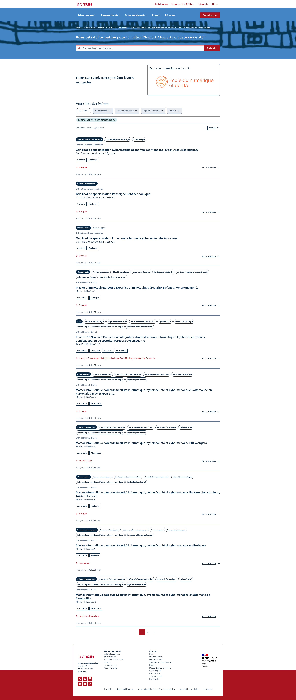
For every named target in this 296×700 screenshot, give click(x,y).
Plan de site (154, 679)
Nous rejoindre (155, 657)
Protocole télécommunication (139, 326)
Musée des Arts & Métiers (160, 668)
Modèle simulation (121, 272)
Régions (155, 15)
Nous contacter (156, 659)
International (154, 673)
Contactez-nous (210, 15)
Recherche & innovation (136, 15)
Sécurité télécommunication (89, 139)
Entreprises (170, 15)
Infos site (108, 689)
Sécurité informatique (86, 183)
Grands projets (110, 668)
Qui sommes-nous (112, 651)
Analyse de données (141, 272)
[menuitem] (161, 4)
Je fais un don (110, 665)
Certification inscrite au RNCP (113, 277)
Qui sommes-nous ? (86, 15)
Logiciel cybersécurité (117, 321)
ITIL (79, 321)
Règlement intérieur (125, 689)
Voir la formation (209, 168)
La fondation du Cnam (113, 659)
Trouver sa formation (110, 15)
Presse (152, 654)
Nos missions (110, 657)
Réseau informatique (184, 321)
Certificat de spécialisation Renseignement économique (113, 194)
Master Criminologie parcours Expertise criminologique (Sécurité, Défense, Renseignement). (137, 287)
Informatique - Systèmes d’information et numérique (100, 326)
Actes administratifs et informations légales (156, 689)
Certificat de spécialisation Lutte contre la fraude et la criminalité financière (126, 238)
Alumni (107, 662)
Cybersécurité (83, 228)
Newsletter (207, 689)
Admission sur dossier (86, 277)
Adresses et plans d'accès (160, 662)
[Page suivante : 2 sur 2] (154, 632)
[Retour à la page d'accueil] (84, 4)
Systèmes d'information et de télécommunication (153, 28)
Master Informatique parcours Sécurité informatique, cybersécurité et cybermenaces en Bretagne (141, 545)
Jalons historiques (112, 654)
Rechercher (212, 48)
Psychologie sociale (101, 272)
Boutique (153, 665)
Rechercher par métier (118, 28)
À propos (153, 651)
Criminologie (139, 139)
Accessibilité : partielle (189, 689)
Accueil (79, 28)
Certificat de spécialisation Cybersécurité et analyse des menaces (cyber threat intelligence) (137, 149)
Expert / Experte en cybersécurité (194, 28)
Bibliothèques (155, 671)
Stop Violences (155, 676)
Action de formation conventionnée (192, 272)
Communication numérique (118, 139)
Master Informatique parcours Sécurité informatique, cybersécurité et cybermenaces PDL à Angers (141, 443)
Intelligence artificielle (163, 272)
